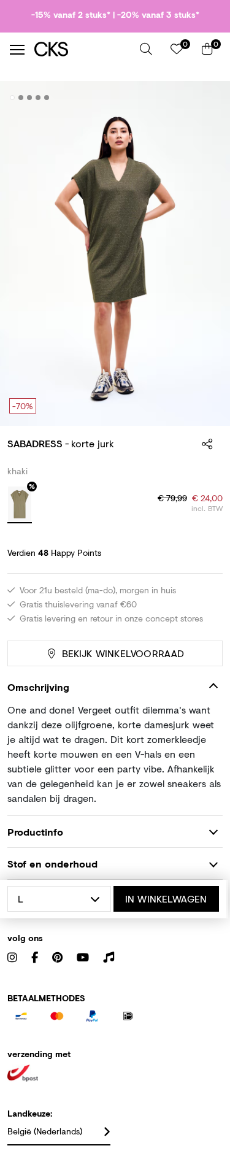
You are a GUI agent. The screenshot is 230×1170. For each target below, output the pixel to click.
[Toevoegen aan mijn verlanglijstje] (204, 98)
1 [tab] (12, 97)
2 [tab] (21, 97)
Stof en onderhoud (52, 863)
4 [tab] (38, 97)
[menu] (17, 50)
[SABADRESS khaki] (19, 505)
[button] (146, 49)
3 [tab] (30, 97)
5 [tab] (47, 97)
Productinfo (35, 832)
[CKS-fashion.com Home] (82, 49)
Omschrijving (38, 687)
